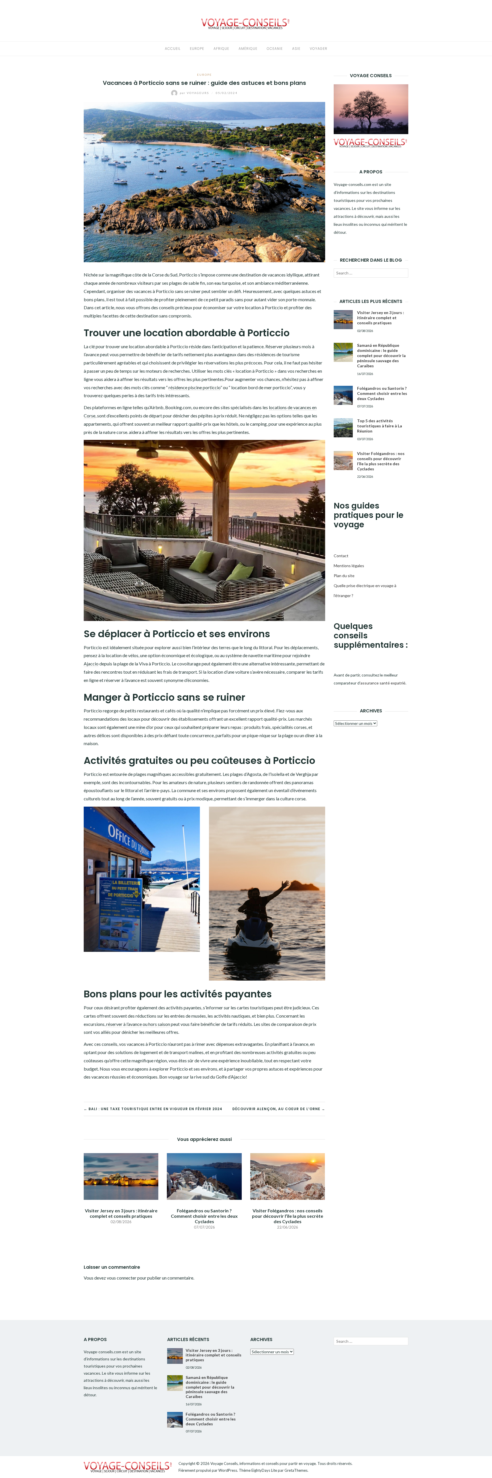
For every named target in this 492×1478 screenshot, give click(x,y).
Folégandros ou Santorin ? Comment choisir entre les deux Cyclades (204, 1216)
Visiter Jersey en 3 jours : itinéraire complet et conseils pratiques (121, 1213)
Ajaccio (91, 663)
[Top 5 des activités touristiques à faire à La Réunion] (343, 427)
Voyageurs (195, 93)
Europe (197, 48)
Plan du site (344, 575)
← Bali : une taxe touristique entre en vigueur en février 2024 (153, 1108)
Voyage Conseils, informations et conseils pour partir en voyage (263, 1463)
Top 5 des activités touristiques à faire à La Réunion (379, 425)
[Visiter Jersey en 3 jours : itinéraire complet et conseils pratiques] (121, 1175)
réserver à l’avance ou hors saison (138, 1024)
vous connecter (121, 1277)
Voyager (318, 48)
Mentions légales (349, 565)
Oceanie (275, 48)
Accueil (173, 48)
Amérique (248, 48)
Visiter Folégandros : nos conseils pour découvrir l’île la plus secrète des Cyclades (287, 1216)
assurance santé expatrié (382, 682)
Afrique (221, 48)
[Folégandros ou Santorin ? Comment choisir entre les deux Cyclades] (204, 1175)
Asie (296, 48)
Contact (341, 555)
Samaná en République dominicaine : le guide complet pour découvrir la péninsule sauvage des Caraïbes (381, 355)
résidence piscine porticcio (194, 387)
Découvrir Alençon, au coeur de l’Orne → (278, 1108)
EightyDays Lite (264, 1470)
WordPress (227, 1470)
